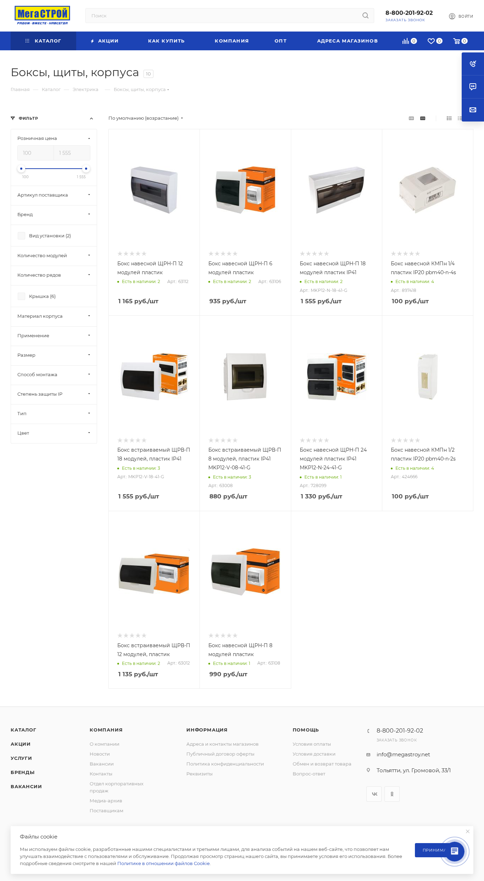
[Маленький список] (411, 118)
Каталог (23, 730)
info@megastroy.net (403, 754)
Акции (21, 744)
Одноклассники (392, 794)
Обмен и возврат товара (322, 764)
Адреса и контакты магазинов (222, 744)
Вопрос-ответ (309, 773)
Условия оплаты (312, 744)
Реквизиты (199, 773)
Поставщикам (106, 810)
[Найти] (365, 15)
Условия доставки (314, 754)
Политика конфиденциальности (225, 764)
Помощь (306, 730)
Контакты (101, 773)
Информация (207, 730)
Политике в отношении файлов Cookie (163, 863)
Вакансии (26, 786)
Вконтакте (374, 794)
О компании (104, 744)
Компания (106, 730)
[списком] (460, 118)
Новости (100, 754)
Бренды (23, 772)
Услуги (21, 758)
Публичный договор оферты (220, 754)
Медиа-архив (106, 800)
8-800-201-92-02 (409, 13)
